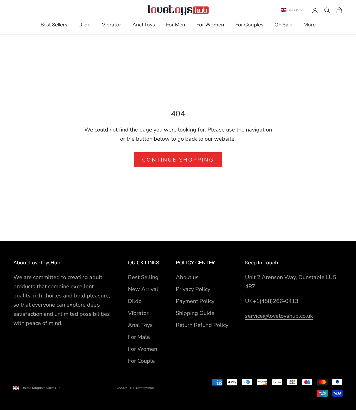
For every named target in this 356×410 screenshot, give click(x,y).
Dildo (84, 25)
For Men (175, 25)
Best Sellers (54, 25)
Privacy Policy (193, 289)
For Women (210, 25)
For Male (139, 337)
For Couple (141, 361)
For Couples (249, 25)
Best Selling (143, 277)
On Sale (283, 25)
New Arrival (143, 289)
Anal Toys (143, 25)
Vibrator (111, 25)
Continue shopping (178, 159)
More (309, 25)
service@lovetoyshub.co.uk (279, 316)
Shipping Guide (195, 313)
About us (187, 277)
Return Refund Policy (202, 325)
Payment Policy (195, 301)
